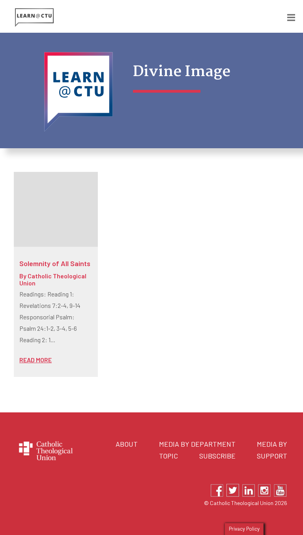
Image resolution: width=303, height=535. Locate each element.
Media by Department (197, 444)
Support (272, 455)
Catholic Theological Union (52, 279)
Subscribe (217, 455)
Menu (285, 16)
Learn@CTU (83, 17)
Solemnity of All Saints (54, 263)
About (127, 444)
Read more (35, 360)
